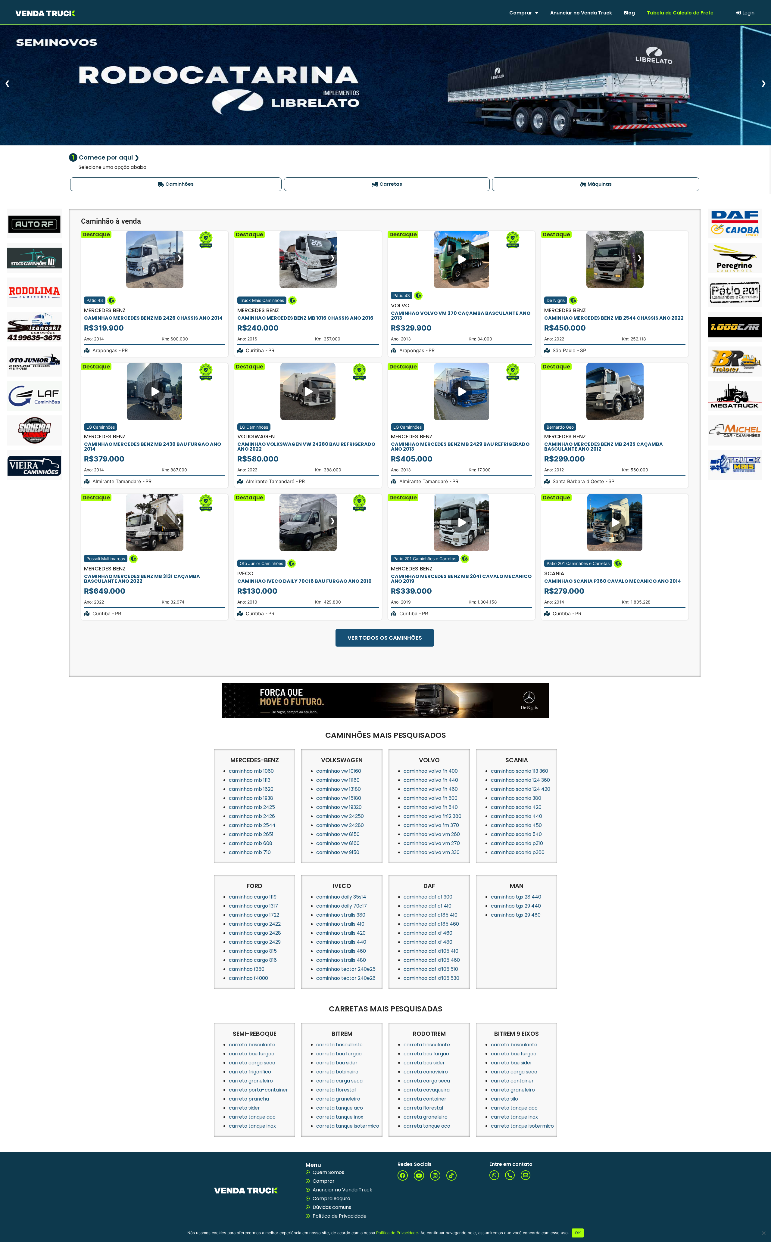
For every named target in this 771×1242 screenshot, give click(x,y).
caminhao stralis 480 (341, 960)
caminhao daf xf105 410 (431, 951)
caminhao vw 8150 (338, 834)
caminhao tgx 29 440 (516, 905)
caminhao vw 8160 (338, 843)
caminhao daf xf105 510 (431, 969)
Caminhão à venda (111, 221)
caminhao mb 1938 (251, 798)
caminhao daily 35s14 (341, 896)
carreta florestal (336, 1089)
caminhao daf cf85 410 (430, 914)
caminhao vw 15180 (338, 798)
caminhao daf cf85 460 (431, 924)
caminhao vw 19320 (339, 807)
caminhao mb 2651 (251, 834)
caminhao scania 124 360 (520, 780)
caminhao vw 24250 (340, 816)
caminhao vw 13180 (338, 789)
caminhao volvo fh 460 (431, 789)
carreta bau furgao (251, 1053)
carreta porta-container (258, 1089)
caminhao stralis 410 (340, 924)
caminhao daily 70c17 (341, 905)
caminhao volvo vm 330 (432, 852)
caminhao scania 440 (516, 816)
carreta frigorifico (250, 1071)
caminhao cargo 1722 (254, 914)
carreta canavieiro (426, 1071)
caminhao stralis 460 (341, 951)
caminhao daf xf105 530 (431, 978)
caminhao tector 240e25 (346, 969)
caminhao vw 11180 (338, 780)
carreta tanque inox (252, 1125)
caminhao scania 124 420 (520, 789)
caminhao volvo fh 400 (431, 771)
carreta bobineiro (337, 1071)
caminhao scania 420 (516, 807)
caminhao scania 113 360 (519, 771)
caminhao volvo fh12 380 (432, 816)
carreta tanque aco (252, 1116)
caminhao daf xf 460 (428, 933)
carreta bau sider (336, 1062)
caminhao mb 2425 (252, 807)
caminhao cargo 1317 (253, 905)
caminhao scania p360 (518, 852)
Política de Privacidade (397, 1232)
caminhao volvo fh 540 (431, 807)
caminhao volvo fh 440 (431, 780)
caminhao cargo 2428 (255, 933)
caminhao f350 (246, 969)
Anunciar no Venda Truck (581, 12)
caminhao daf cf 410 (427, 905)
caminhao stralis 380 (340, 914)
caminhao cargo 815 (253, 951)
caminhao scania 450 (516, 825)
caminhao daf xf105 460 (432, 960)
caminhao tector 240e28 (346, 978)
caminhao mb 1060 (251, 771)
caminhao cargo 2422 (255, 924)
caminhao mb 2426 (252, 816)
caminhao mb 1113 (249, 780)
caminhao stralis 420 (341, 933)
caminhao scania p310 (517, 843)
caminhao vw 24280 (340, 825)
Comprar (520, 12)
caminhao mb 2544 (252, 825)
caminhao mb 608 (250, 843)
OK (578, 1232)
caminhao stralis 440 (341, 942)
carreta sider (244, 1107)
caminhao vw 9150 (337, 852)
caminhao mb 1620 (251, 789)
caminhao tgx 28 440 (516, 896)
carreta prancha (249, 1098)
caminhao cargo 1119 (252, 896)
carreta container (425, 1098)
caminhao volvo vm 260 (432, 834)
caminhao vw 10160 (338, 771)
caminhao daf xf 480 (428, 942)
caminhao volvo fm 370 (431, 825)
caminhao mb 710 (250, 852)
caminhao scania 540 (516, 834)
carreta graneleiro (251, 1080)
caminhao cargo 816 (253, 960)
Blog (629, 12)
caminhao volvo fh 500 (430, 798)
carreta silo (504, 1098)
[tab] (176, 184)
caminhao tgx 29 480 (516, 914)
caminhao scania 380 (516, 798)
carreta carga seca (252, 1062)
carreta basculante (252, 1044)
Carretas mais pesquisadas (385, 1009)
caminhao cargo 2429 (255, 942)
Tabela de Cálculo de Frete (680, 12)
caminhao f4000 (248, 978)
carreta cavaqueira (427, 1089)
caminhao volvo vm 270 (432, 843)
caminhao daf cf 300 (428, 896)
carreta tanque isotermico (347, 1125)
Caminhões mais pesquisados (385, 735)
